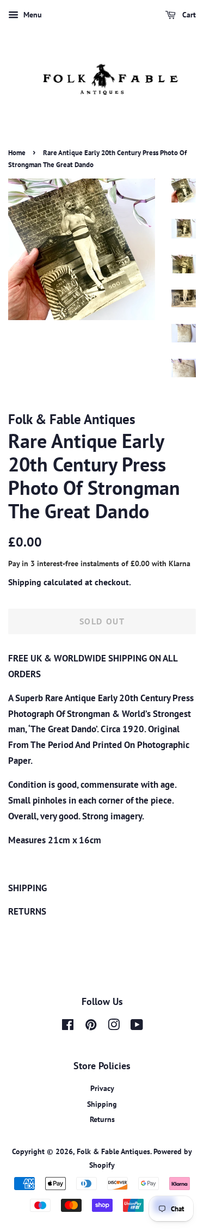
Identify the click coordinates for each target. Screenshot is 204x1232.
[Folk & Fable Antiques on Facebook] (67, 1026)
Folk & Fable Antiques (113, 1151)
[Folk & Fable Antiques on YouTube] (137, 1026)
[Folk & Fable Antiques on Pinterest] (91, 1026)
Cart (188, 15)
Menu (31, 15)
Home (17, 152)
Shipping (24, 582)
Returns (102, 1119)
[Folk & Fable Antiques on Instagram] (114, 1026)
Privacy (102, 1088)
